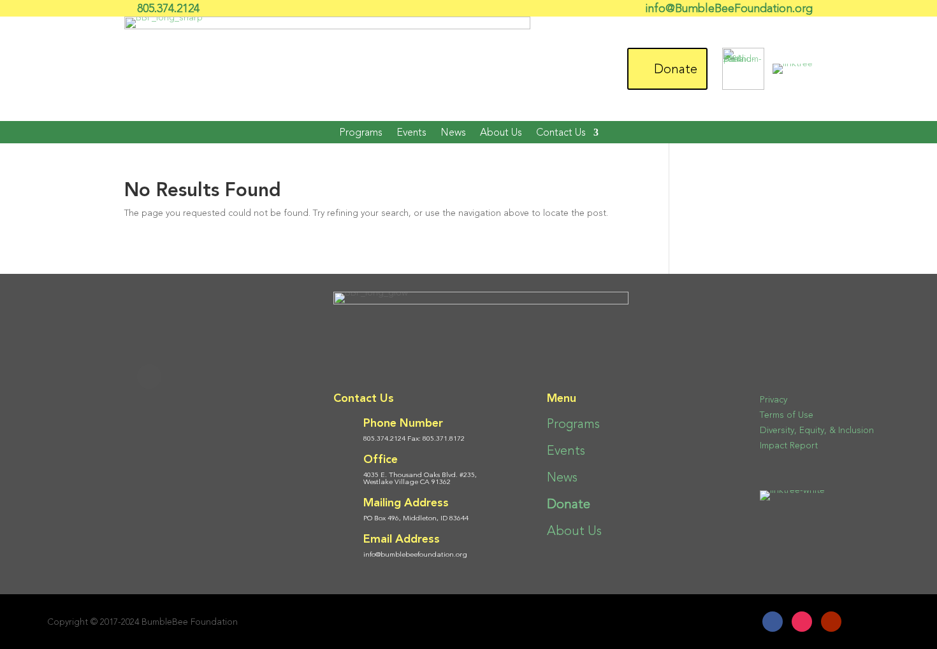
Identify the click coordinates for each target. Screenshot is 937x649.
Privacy (773, 399)
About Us (501, 132)
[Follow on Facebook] (772, 621)
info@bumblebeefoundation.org (415, 554)
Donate (675, 68)
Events (411, 132)
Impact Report (789, 445)
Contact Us (561, 132)
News (453, 132)
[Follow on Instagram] (802, 621)
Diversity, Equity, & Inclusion (817, 430)
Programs (360, 132)
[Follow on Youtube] (831, 621)
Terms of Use (786, 415)
